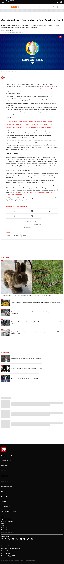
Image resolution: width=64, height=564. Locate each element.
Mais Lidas (4, 257)
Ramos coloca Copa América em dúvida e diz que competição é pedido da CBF (30, 124)
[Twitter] (6, 539)
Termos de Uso (5, 551)
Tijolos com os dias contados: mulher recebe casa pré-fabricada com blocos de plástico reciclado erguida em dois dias (36, 322)
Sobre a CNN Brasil (6, 546)
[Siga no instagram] (14, 211)
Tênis (40, 6)
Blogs (2, 523)
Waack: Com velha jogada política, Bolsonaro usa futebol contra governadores (29, 121)
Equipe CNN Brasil (6, 519)
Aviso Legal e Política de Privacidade (10, 548)
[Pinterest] (24, 539)
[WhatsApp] (32, 539)
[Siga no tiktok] (14, 216)
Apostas (47, 6)
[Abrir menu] (3, 2)
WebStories (4, 352)
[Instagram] (17, 539)
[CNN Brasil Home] (14, 2)
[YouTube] (13, 539)
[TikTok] (28, 539)
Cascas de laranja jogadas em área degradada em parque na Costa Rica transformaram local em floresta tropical (35, 302)
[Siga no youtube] (49, 211)
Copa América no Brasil (48, 86)
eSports (54, 6)
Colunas (3, 525)
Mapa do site (4, 530)
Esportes (6, 6)
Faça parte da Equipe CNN (8, 556)
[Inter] (2, 538)
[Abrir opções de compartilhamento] (2, 77)
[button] (32, 54)
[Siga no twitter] (32, 211)
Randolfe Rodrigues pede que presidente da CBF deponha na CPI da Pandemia (29, 127)
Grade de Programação (7, 521)
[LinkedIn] (21, 539)
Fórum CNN (4, 527)
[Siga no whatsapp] (32, 216)
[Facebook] (9, 539)
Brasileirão (22, 6)
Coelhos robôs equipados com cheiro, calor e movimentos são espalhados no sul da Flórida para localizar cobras (26, 295)
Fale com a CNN (5, 553)
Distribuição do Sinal (6, 532)
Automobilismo (31, 6)
